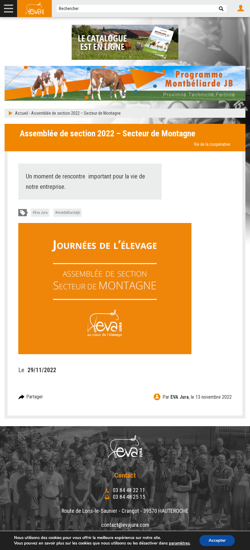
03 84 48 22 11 (128, 490)
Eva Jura (41, 212)
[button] (221, 8)
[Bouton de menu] (8, 8)
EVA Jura (179, 397)
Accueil (21, 113)
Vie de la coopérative (212, 144)
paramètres (179, 543)
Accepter (217, 540)
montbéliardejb (68, 212)
